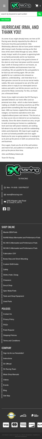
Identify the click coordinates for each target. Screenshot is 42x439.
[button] (21, 14)
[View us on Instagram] (8, 209)
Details (7, 20)
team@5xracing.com (14, 194)
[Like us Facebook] (4, 209)
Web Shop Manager (21, 436)
